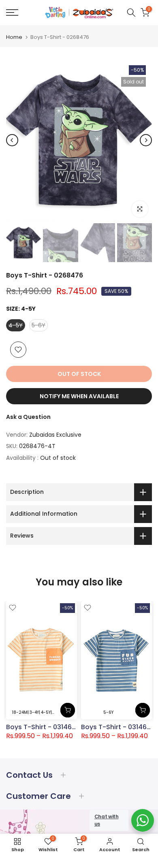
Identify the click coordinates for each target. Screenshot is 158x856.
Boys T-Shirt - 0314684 (118, 726)
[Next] (146, 140)
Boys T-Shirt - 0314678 (43, 726)
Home (14, 37)
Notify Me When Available (79, 396)
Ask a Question (28, 417)
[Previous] (12, 140)
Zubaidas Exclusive (55, 435)
